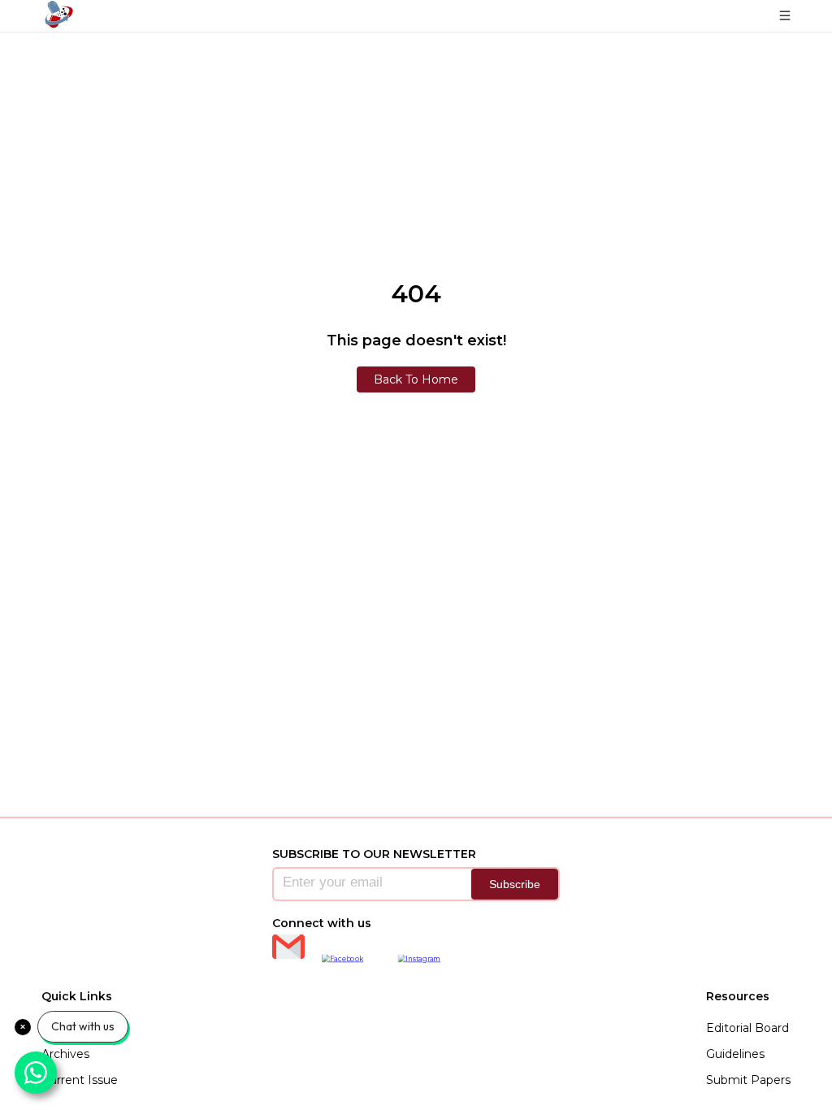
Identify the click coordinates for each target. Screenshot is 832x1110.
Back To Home (416, 379)
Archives (65, 1054)
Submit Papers (748, 1080)
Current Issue (79, 1080)
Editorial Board (747, 1028)
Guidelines (735, 1054)
